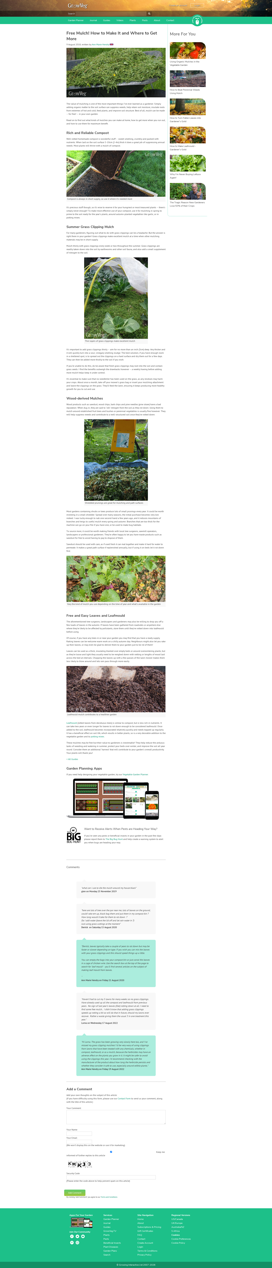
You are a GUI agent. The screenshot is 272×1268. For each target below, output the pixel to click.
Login (197, 5)
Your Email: (72, 1138)
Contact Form (124, 1098)
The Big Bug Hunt (114, 839)
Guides (106, 20)
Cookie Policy (178, 1243)
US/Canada (177, 1219)
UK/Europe (176, 1223)
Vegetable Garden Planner (135, 774)
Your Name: (72, 1129)
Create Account (145, 1243)
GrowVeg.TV (109, 1231)
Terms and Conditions (109, 1197)
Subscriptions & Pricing (149, 1227)
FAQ (139, 1235)
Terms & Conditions (147, 1250)
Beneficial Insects (112, 1243)
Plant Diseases (110, 1246)
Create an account (178, 5)
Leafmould (71, 723)
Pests (145, 20)
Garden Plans (110, 1250)
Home (140, 1219)
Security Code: (73, 1173)
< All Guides (72, 759)
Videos (119, 20)
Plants (133, 20)
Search (71, 13)
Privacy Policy (144, 1254)
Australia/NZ (177, 1227)
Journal (93, 20)
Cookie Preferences (181, 1239)
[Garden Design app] (118, 822)
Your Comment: (73, 1108)
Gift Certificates (145, 1231)
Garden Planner (76, 20)
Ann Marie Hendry (100, 44)
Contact (170, 20)
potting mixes (97, 736)
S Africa (175, 1231)
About (157, 20)
